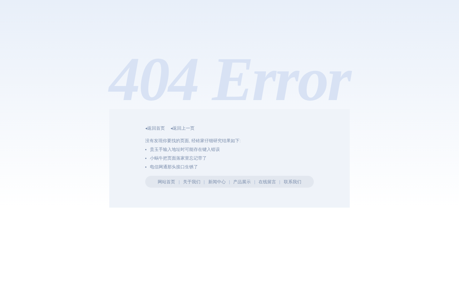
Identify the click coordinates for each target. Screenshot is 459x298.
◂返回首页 (155, 128)
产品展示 (242, 181)
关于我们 (191, 181)
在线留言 (267, 181)
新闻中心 (217, 181)
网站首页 (166, 181)
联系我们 (292, 181)
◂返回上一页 (182, 128)
